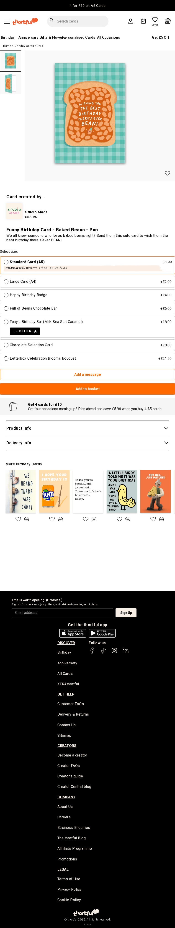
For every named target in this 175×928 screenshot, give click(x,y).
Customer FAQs (70, 704)
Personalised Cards (78, 37)
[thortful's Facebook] (92, 653)
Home (7, 46)
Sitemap (64, 735)
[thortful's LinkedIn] (125, 653)
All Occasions (108, 37)
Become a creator (72, 755)
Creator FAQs (68, 766)
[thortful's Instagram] (114, 653)
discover (66, 643)
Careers (64, 817)
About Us (65, 806)
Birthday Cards (24, 46)
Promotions (67, 859)
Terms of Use (68, 879)
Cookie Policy (69, 900)
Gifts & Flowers (52, 37)
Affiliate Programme (74, 848)
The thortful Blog (71, 838)
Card (40, 46)
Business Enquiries (73, 827)
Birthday (8, 37)
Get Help (66, 694)
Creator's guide (70, 776)
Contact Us (66, 725)
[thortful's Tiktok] (103, 653)
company (66, 797)
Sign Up (126, 613)
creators (66, 746)
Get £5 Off (161, 37)
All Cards (65, 673)
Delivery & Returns (73, 714)
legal (63, 869)
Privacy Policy (69, 889)
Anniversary (28, 37)
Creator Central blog (74, 786)
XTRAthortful (68, 684)
